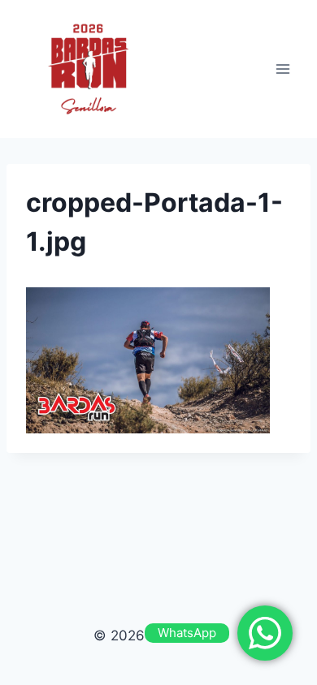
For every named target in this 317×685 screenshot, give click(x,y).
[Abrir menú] (282, 68)
